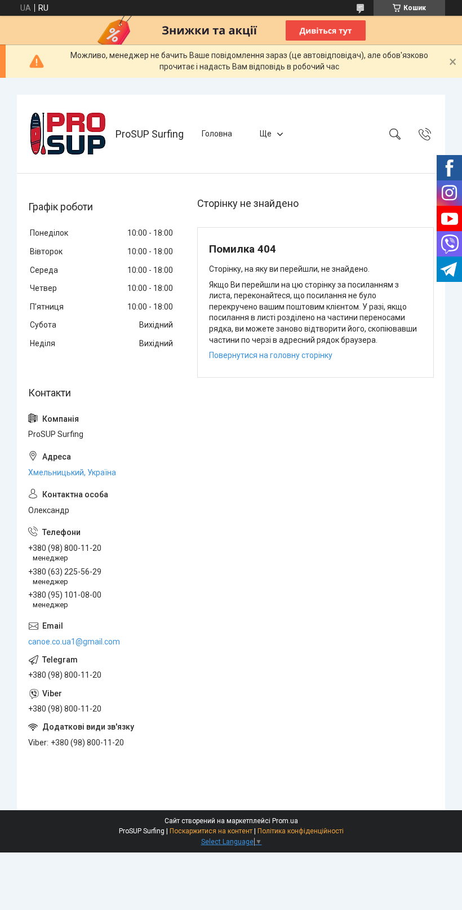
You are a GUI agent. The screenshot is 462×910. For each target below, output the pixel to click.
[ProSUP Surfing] (67, 134)
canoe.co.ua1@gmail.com (74, 641)
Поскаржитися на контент (211, 831)
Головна (217, 133)
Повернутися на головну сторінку (270, 355)
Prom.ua (285, 821)
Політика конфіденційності (300, 831)
